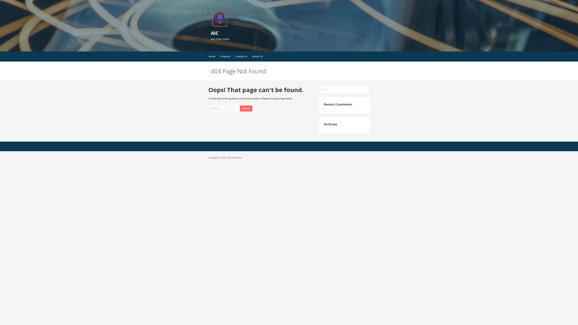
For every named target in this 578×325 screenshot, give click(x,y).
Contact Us (241, 56)
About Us (257, 56)
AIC (214, 33)
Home (212, 56)
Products (225, 56)
